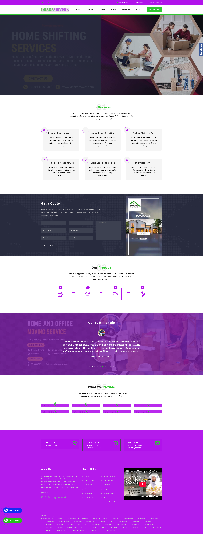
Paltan (104, 527)
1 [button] (89, 366)
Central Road (108, 480)
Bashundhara (89, 480)
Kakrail (111, 521)
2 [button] (92, 366)
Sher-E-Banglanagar (80, 530)
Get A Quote (154, 9)
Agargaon (84, 518)
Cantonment (50, 521)
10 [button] (113, 366)
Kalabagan (123, 521)
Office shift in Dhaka (111, 502)
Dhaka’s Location (108, 9)
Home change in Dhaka (101, 360)
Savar (146, 527)
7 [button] (105, 366)
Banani (104, 518)
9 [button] (110, 366)
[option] (101, 55)
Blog (138, 9)
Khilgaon (148, 521)
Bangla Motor (128, 518)
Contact (90, 9)
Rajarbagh (114, 527)
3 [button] (94, 366)
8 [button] (108, 366)
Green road (107, 484)
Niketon (84, 527)
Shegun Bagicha (62, 530)
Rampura (107, 497)
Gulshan (87, 489)
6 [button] (102, 366)
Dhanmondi (88, 484)
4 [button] (97, 366)
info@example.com (156, 2)
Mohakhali (88, 493)
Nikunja (94, 527)
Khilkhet (49, 524)
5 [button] (100, 366)
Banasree (115, 518)
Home (78, 9)
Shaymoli (49, 530)
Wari (103, 530)
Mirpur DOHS (82, 524)
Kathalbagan (135, 521)
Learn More (48, 45)
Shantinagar (156, 527)
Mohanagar (136, 524)
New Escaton (72, 527)
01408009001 (15, 510)
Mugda (60, 527)
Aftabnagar (72, 518)
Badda (95, 518)
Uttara (94, 530)
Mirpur (70, 524)
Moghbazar (107, 489)
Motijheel (49, 527)
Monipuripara (89, 497)
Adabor (60, 518)
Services (126, 9)
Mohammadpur (109, 493)
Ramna (125, 527)
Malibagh (60, 524)
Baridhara (141, 518)
